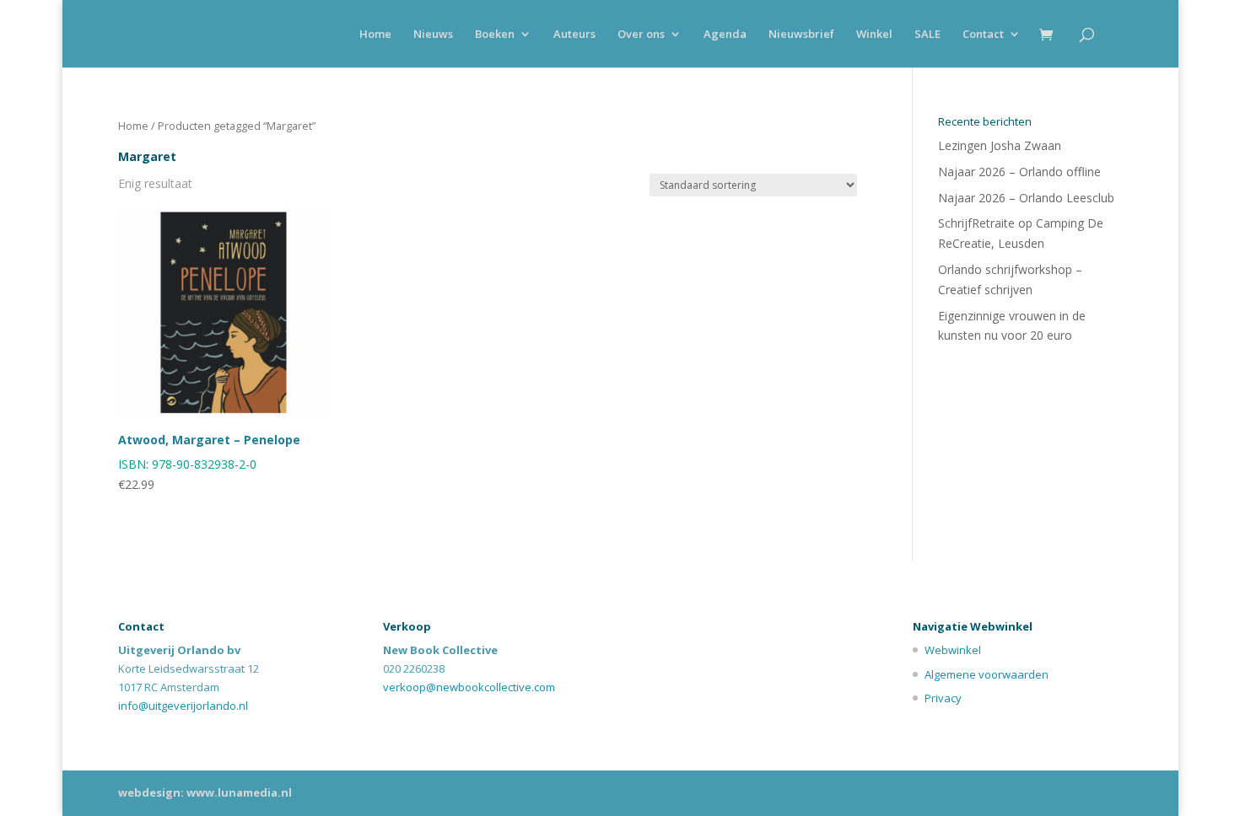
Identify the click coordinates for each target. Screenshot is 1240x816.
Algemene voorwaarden (987, 674)
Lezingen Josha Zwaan (999, 145)
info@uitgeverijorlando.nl (183, 705)
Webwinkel (953, 650)
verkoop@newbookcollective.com (469, 687)
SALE (927, 34)
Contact (983, 34)
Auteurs (574, 34)
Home (375, 34)
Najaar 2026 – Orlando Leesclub (1026, 198)
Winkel (874, 34)
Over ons (641, 34)
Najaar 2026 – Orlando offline (1019, 172)
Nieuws (433, 34)
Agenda (725, 34)
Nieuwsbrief (801, 34)
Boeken (495, 34)
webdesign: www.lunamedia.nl (205, 792)
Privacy (943, 698)
